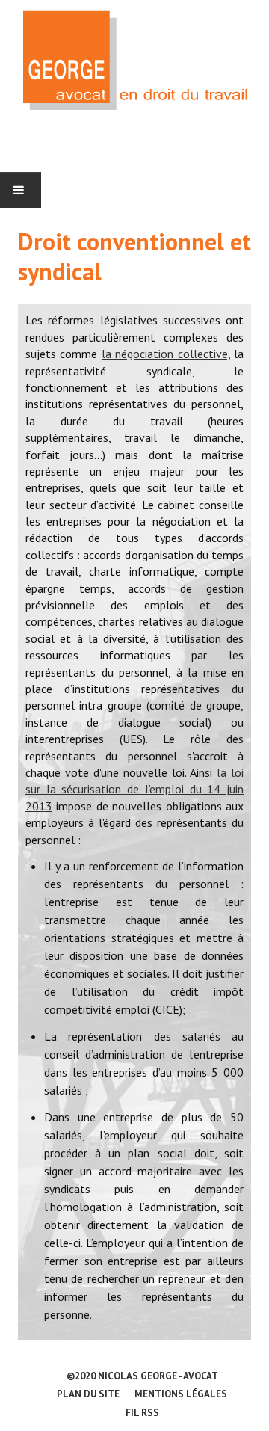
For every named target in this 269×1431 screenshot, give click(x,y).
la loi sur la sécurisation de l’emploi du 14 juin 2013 (134, 789)
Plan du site (88, 1394)
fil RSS (142, 1412)
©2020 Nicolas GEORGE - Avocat (142, 1376)
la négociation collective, (166, 353)
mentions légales (180, 1394)
